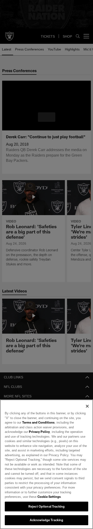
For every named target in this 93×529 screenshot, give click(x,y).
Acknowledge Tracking (46, 520)
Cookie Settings (30, 497)
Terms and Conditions (26, 427)
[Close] (87, 411)
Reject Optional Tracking (46, 506)
